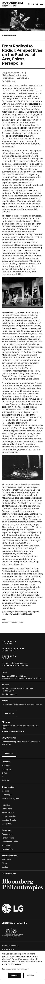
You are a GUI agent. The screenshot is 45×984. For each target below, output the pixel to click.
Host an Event (8, 813)
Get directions (8, 694)
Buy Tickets (9, 713)
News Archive (8, 849)
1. (2, 612)
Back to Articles (10, 36)
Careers (5, 791)
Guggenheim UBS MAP (13, 72)
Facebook (6, 766)
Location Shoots (9, 820)
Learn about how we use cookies (14, 969)
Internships (6, 795)
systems (21, 622)
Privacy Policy (8, 949)
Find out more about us (12, 731)
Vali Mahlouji (10, 81)
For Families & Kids (10, 842)
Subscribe (9, 753)
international (6, 622)
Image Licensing (9, 816)
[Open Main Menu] (41, 4)
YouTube (5, 781)
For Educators (8, 838)
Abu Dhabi (6, 859)
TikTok (4, 773)
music (14, 622)
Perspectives (8, 78)
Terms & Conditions (10, 946)
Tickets (31, 4)
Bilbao (5, 863)
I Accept (14, 975)
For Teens (6, 846)
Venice (5, 867)
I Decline (30, 975)
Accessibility (7, 834)
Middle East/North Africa (14, 75)
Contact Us (7, 824)
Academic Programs (10, 799)
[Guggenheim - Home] (12, 4)
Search (37, 4)
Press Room (7, 809)
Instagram (6, 769)
